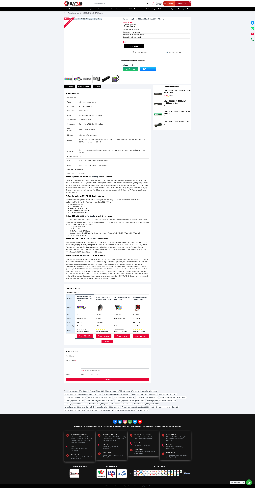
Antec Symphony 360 (149, 391)
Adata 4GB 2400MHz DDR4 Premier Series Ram (177, 112)
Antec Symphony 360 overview (75, 404)
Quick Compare (84, 86)
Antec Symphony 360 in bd (74, 400)
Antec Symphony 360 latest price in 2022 (161, 400)
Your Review (70, 360)
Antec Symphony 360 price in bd (108, 407)
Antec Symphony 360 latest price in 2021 (130, 400)
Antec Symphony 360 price (98, 404)
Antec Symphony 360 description (99, 397)
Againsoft (146, 486)
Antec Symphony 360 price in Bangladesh (79, 407)
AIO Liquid (96, 177)
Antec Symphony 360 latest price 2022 (99, 400)
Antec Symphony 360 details (124, 397)
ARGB (85, 256)
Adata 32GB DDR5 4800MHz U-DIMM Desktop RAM (175, 102)
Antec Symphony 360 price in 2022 (146, 404)
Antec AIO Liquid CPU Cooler (100, 391)
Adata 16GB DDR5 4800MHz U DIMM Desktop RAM (177, 92)
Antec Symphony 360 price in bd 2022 (164, 407)
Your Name (70, 356)
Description (69, 86)
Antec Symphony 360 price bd (120, 404)
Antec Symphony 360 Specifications (100, 410)
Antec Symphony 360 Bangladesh (144, 394)
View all (107, 341)
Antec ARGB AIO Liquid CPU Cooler (126, 391)
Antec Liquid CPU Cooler (78, 391)
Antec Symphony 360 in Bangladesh (173, 397)
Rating (68, 374)
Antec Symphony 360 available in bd (117, 394)
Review (97, 86)
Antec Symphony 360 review (75, 410)
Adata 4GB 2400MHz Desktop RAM (177, 122)
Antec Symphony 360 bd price (75, 397)
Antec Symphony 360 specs (125, 410)
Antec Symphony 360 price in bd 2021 (135, 407)
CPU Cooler (90, 216)
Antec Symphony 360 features (147, 397)
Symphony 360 (142, 410)
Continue (107, 380)
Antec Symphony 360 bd (167, 394)
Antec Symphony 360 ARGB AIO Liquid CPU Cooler (83, 394)
